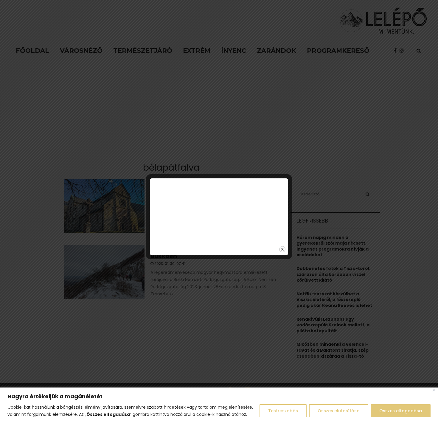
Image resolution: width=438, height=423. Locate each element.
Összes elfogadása (400, 411)
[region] (219, 405)
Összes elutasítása (339, 411)
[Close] (434, 390)
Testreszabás (283, 411)
